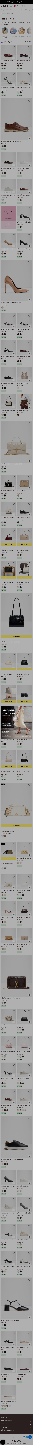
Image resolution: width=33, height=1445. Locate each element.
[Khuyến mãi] (16, 722)
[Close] (31, 707)
